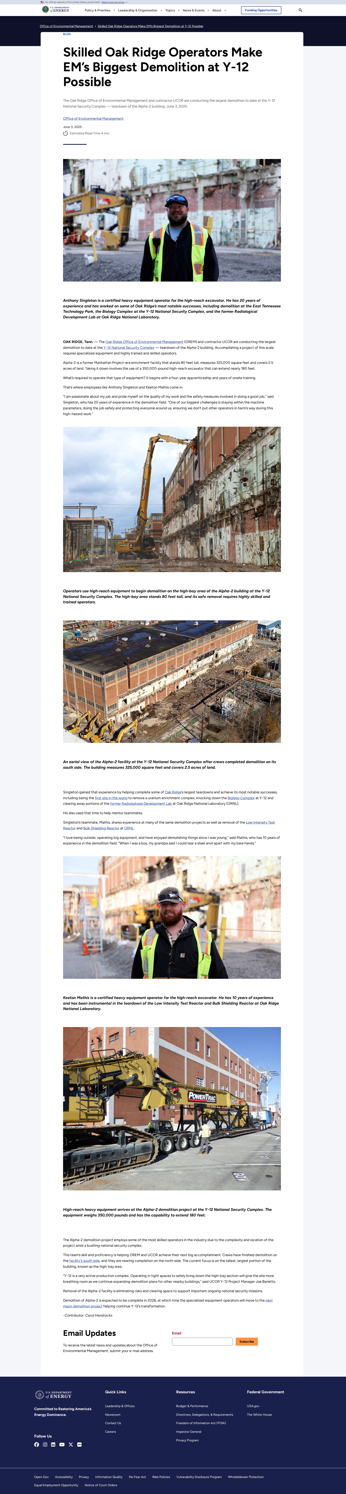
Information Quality (109, 1477)
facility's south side (84, 1261)
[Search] (301, 10)
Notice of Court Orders (101, 1485)
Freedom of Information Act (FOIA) (201, 1423)
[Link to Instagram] (45, 1444)
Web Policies (161, 1477)
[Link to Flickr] (79, 1444)
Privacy (84, 1477)
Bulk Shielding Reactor (101, 828)
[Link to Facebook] (36, 1444)
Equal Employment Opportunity (56, 1485)
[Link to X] (70, 1444)
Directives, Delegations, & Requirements (204, 1415)
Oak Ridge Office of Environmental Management (144, 342)
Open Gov (41, 1477)
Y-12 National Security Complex (129, 347)
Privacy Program (187, 1440)
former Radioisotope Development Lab (141, 803)
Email (176, 1333)
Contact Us (113, 1423)
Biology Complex (241, 798)
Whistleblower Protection (246, 1477)
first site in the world (111, 798)
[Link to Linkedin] (53, 1444)
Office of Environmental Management (93, 118)
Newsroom (112, 1415)
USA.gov (253, 1406)
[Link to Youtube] (62, 1444)
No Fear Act (137, 1477)
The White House (259, 1415)
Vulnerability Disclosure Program (199, 1477)
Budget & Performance (192, 1406)
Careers (110, 1432)
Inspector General (188, 1432)
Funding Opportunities (261, 10)
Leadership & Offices (120, 1406)
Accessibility (64, 1477)
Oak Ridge (173, 792)
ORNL (129, 828)
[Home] (55, 11)
